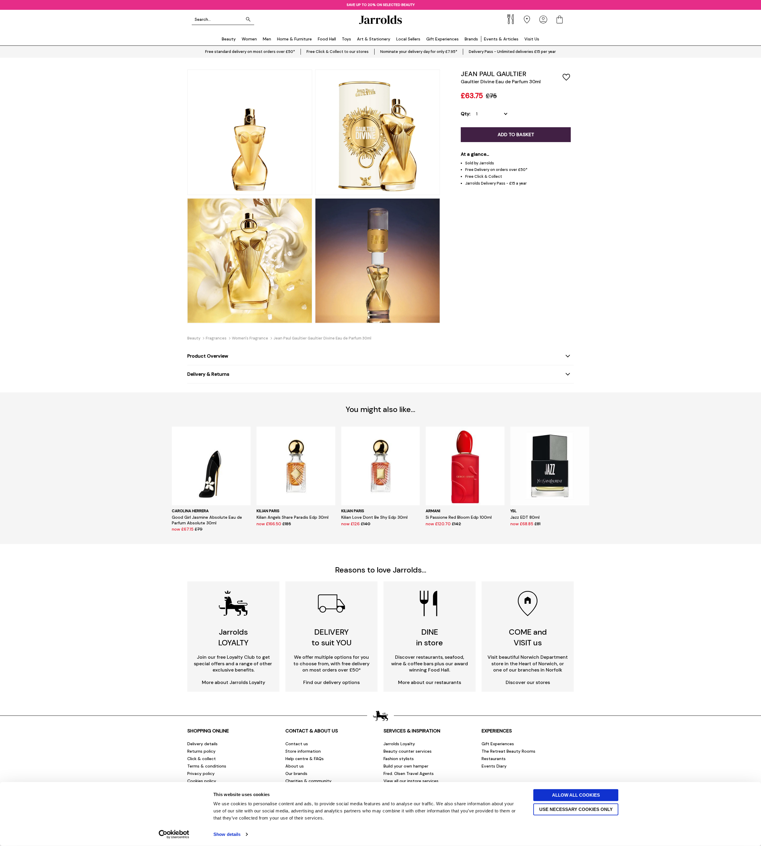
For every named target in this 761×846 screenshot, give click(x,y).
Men (267, 39)
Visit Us (531, 39)
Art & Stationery (373, 39)
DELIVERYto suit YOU (332, 637)
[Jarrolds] (380, 19)
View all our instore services (410, 781)
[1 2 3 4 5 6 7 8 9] (493, 113)
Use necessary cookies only (576, 809)
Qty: (465, 114)
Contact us (296, 743)
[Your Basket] (559, 19)
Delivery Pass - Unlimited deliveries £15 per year (512, 51)
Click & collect (201, 758)
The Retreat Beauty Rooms (508, 751)
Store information (303, 751)
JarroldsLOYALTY (233, 637)
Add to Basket (516, 134)
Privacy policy (201, 773)
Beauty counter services (407, 751)
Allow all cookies (576, 795)
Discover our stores (528, 682)
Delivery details (202, 743)
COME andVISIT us (528, 637)
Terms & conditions (206, 766)
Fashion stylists (398, 758)
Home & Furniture (294, 39)
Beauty (229, 39)
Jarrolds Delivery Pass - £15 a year (496, 183)
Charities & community (308, 781)
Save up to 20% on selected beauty (381, 4)
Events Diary (494, 766)
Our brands (296, 773)
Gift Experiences (442, 39)
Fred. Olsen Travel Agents (408, 773)
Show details (226, 834)
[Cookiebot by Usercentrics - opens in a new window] (174, 834)
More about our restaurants (429, 682)
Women (249, 39)
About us (294, 766)
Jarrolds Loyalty (399, 743)
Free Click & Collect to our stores (337, 51)
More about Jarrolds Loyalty (233, 682)
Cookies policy (201, 781)
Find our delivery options (331, 682)
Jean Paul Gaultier (493, 74)
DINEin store (429, 637)
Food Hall (327, 39)
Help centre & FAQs (304, 758)
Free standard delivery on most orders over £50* (250, 51)
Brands (471, 39)
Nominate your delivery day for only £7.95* (418, 51)
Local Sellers (408, 39)
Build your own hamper (405, 766)
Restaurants (494, 758)
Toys (346, 39)
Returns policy (201, 751)
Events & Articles (501, 39)
